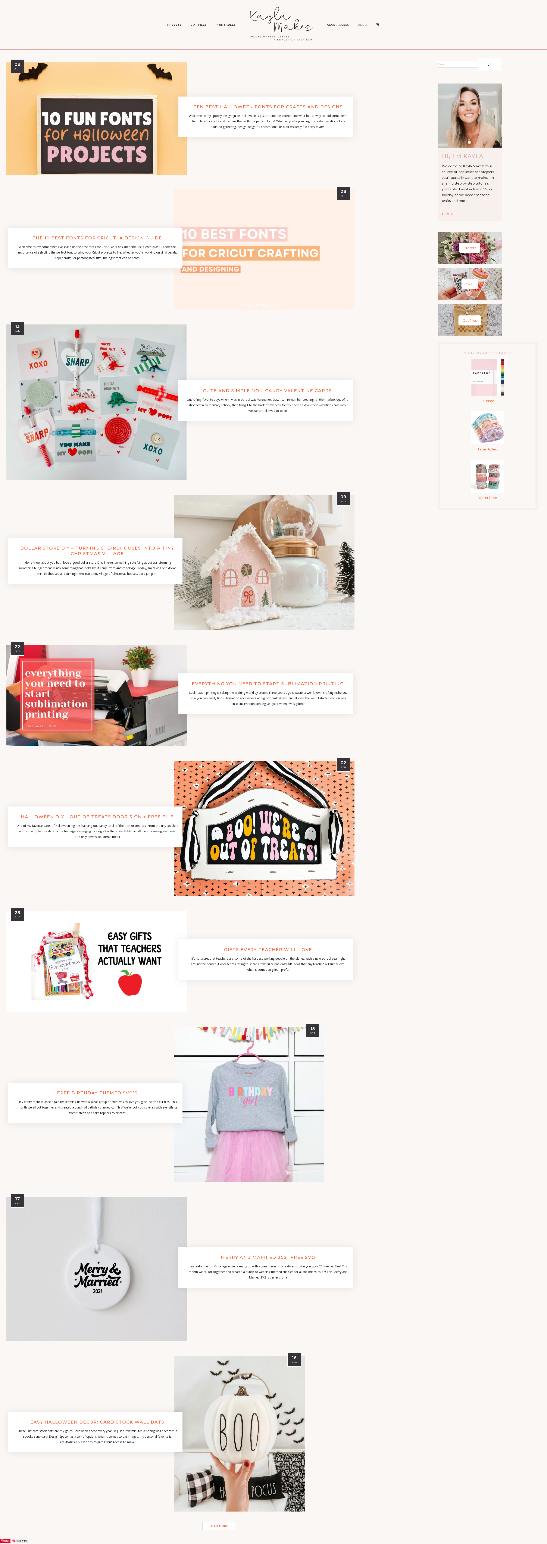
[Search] (489, 64)
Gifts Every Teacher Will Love (268, 949)
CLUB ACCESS (338, 24)
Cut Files (199, 24)
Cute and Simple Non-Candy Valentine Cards (267, 390)
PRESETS (174, 24)
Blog (362, 24)
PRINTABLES (226, 24)
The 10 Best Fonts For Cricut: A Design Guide (97, 237)
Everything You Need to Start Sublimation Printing (268, 683)
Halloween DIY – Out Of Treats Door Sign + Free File (97, 816)
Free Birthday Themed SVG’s (97, 1092)
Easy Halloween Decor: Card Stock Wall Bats (97, 1422)
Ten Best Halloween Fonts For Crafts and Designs (268, 106)
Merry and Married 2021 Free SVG (268, 1257)
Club (469, 284)
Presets (470, 248)
